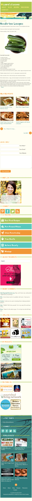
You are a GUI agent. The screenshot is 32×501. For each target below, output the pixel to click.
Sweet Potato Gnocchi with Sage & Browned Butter (6, 122)
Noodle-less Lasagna (11, 23)
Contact (5, 10)
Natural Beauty (11, 245)
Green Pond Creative (24, 494)
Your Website (22, 153)
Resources (25, 7)
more (9, 200)
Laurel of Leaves (15, 492)
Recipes (16, 7)
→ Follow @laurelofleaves (7, 422)
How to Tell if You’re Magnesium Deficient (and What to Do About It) (7, 479)
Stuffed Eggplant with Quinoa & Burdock (23, 122)
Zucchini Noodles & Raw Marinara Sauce (6, 108)
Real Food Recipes (12, 220)
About (4, 7)
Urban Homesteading (12, 233)
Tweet (2, 87)
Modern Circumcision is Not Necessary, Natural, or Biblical (21, 464)
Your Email (22, 149)
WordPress (11, 494)
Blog (10, 7)
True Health (10, 239)
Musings (8, 251)
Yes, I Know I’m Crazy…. (8, 129)
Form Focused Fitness (13, 226)
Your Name (22, 145)
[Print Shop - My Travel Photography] (11, 379)
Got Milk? (27, 133)
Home (4, 488)
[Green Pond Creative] (11, 360)
